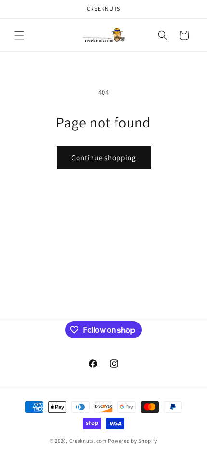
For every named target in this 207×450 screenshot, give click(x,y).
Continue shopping (103, 157)
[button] (19, 35)
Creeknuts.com (88, 440)
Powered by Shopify (132, 440)
